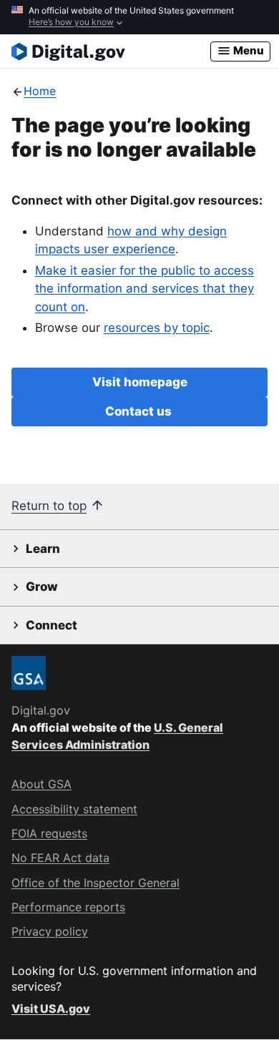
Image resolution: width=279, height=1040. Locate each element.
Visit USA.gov (50, 1008)
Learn (43, 548)
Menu (247, 50)
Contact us (140, 411)
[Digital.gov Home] (110, 51)
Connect (51, 625)
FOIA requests (49, 833)
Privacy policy (49, 931)
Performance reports (68, 907)
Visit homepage (139, 382)
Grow (42, 586)
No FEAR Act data (60, 857)
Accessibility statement (74, 809)
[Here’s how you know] (139, 17)
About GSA (41, 784)
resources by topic (157, 327)
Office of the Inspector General (95, 882)
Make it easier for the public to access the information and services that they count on (144, 288)
